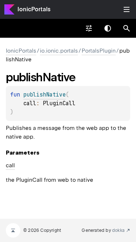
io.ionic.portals (59, 51)
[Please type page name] (126, 28)
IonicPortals (33, 9)
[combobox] (88, 28)
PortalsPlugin (99, 51)
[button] (126, 28)
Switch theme (107, 28)
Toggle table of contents (126, 9)
